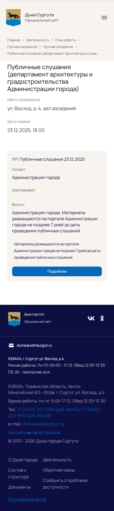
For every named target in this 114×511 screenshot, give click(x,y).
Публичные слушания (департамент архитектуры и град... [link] (53, 53)
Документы (19, 487)
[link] (57, 271)
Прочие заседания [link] (22, 47)
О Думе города (23, 459)
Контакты (17, 432)
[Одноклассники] (102, 319)
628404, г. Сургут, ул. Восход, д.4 (36, 358)
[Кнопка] (104, 17)
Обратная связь (59, 470)
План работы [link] (65, 40)
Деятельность (57, 459)
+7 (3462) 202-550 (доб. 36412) (48, 409)
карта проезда (45, 432)
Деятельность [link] (37, 40)
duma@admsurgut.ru (43, 424)
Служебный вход (27, 499)
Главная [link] (13, 40)
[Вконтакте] (91, 319)
